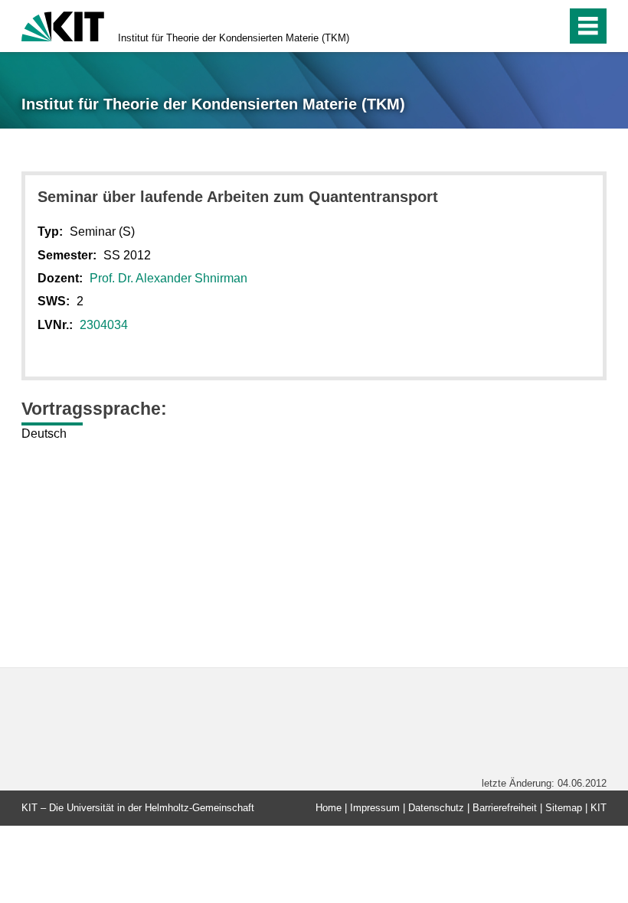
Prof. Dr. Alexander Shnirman (168, 278)
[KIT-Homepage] (62, 25)
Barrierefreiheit (505, 807)
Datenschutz (436, 807)
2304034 (104, 324)
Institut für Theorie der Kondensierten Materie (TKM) (233, 38)
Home (329, 807)
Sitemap (563, 807)
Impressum (375, 807)
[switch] (522, 26)
